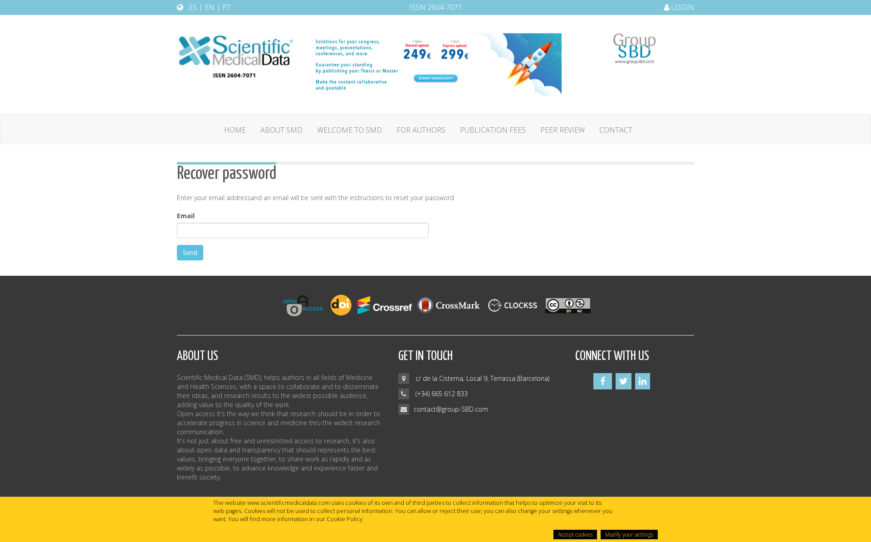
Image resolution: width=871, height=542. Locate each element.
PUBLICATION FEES (493, 130)
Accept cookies (575, 534)
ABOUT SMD (281, 130)
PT (226, 7)
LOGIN (681, 7)
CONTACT (615, 130)
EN (210, 7)
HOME (235, 130)
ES (193, 7)
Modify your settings (629, 534)
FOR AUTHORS (420, 130)
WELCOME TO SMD (349, 130)
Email (186, 215)
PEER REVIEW (562, 130)
